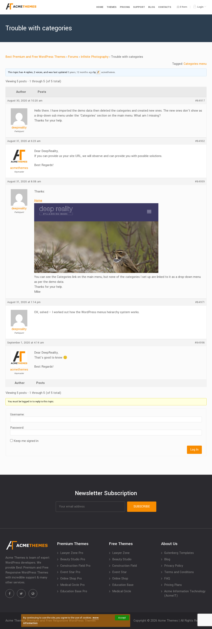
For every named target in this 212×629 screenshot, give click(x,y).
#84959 (200, 181)
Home (99, 7)
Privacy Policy (173, 566)
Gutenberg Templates (179, 553)
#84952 (200, 141)
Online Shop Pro (71, 578)
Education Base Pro (73, 591)
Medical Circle (121, 591)
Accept (122, 618)
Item (183, 7)
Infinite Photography (94, 57)
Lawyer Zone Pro (71, 553)
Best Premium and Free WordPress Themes (35, 57)
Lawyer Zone (121, 553)
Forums (73, 57)
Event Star (119, 572)
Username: (17, 415)
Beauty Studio (121, 559)
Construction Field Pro (75, 566)
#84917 (200, 101)
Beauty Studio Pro (72, 559)
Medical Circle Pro (72, 585)
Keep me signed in (26, 441)
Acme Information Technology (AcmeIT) (184, 593)
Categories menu (195, 64)
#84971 (200, 302)
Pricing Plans (173, 585)
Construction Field (124, 566)
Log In (194, 449)
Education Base (123, 585)
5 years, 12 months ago (80, 72)
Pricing (125, 7)
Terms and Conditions (179, 572)
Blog (151, 7)
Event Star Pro (70, 572)
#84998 (200, 343)
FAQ (167, 578)
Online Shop (120, 578)
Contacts (164, 7)
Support (139, 7)
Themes (112, 7)
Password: (17, 428)
